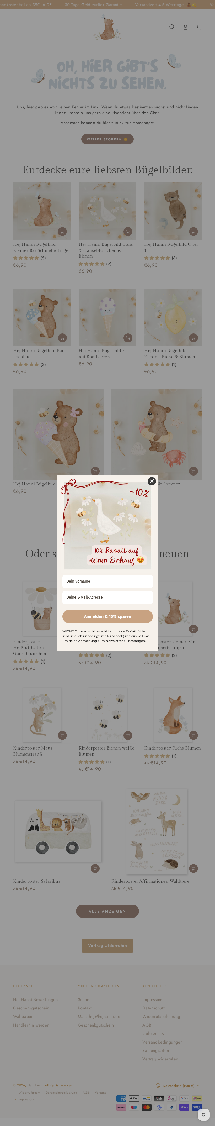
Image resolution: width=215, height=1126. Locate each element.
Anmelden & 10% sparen (107, 616)
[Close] (152, 481)
